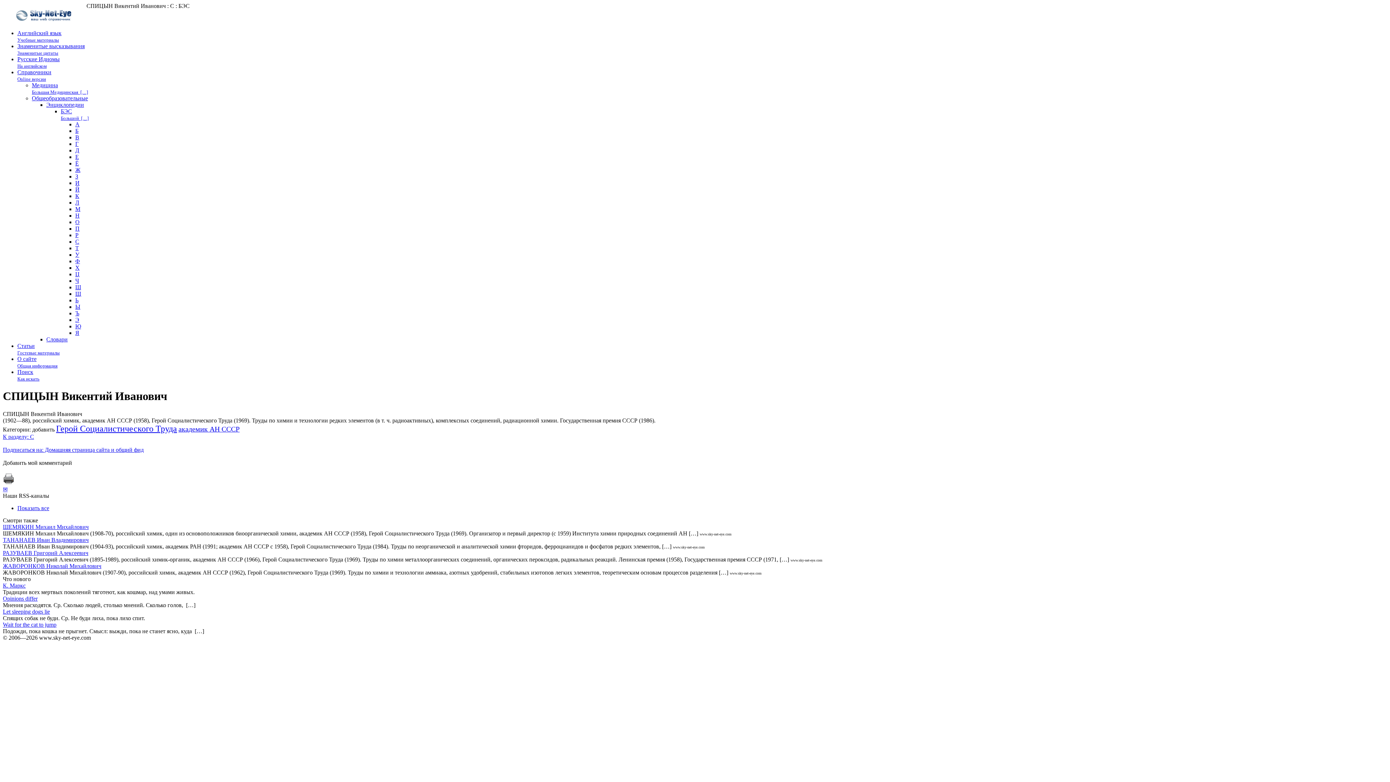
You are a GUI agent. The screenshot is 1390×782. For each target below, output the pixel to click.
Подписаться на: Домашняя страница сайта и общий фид (73, 450)
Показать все (33, 508)
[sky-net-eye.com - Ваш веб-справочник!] (45, 27)
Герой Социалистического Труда (116, 428)
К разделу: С (18, 437)
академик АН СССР (209, 429)
